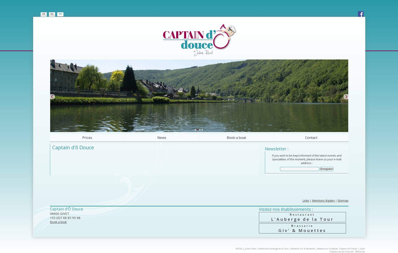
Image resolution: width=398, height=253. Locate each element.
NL (52, 14)
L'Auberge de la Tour (302, 217)
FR (43, 14)
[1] (195, 129)
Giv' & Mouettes (302, 228)
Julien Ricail (250, 248)
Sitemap (342, 200)
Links (305, 200)
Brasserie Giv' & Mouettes (303, 248)
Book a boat (236, 137)
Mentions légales (323, 200)
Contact (311, 137)
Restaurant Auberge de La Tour (274, 248)
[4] (202, 129)
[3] (199, 129)
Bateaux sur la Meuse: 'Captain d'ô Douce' (337, 248)
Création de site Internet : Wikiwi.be (347, 251)
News (161, 137)
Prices (87, 137)
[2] (197, 129)
